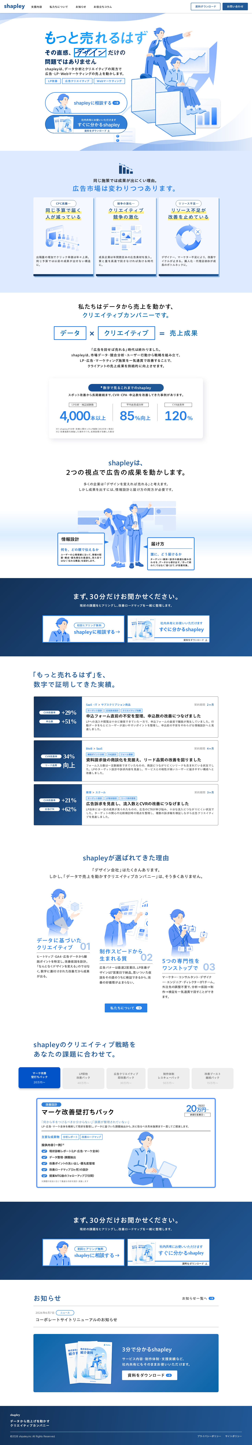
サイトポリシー (233, 1436)
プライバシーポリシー (209, 1436)
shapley (15, 1415)
